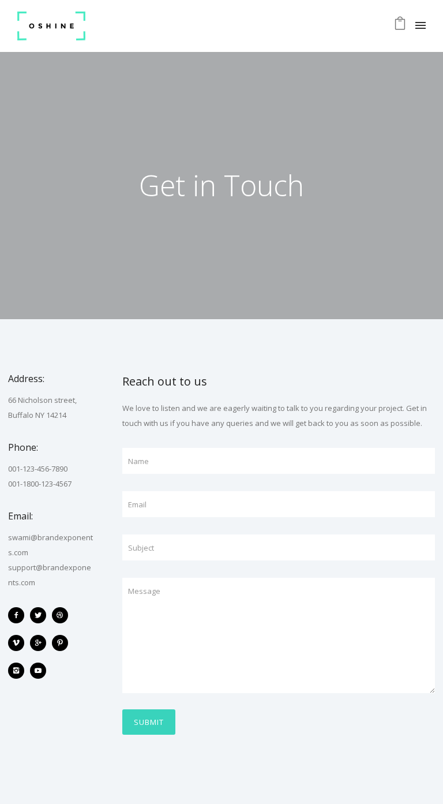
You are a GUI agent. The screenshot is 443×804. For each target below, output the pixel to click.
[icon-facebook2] (19, 615)
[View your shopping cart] (400, 26)
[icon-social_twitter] (41, 615)
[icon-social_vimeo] (19, 643)
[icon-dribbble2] (63, 615)
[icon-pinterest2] (63, 643)
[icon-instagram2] (19, 671)
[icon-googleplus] (41, 643)
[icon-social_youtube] (38, 671)
